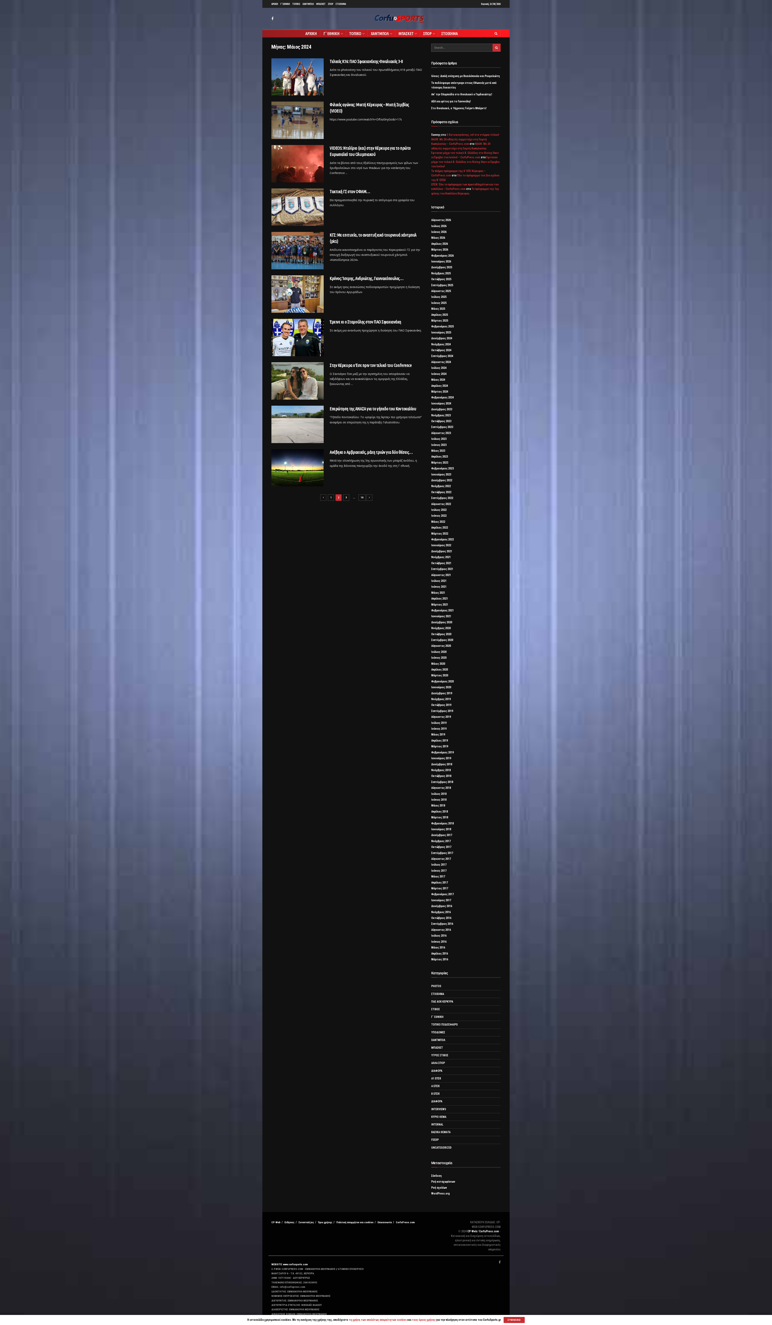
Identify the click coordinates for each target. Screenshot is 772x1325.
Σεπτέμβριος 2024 (442, 356)
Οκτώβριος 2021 (441, 563)
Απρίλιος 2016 (439, 953)
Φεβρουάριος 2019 (442, 752)
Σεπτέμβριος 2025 (442, 285)
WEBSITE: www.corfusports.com (289, 1264)
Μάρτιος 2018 (439, 817)
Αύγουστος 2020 (441, 645)
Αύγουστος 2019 (441, 716)
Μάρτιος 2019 (439, 746)
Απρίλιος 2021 (439, 598)
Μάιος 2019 (438, 734)
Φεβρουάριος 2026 (442, 255)
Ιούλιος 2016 (439, 935)
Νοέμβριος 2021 (441, 557)
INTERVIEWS (438, 1109)
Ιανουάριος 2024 (441, 403)
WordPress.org (440, 1193)
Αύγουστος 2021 (441, 575)
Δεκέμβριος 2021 (441, 551)
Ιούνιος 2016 (439, 941)
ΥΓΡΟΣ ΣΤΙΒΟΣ (439, 1055)
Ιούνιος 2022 (439, 515)
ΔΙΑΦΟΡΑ (436, 1070)
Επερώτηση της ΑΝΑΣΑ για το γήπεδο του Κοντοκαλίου (373, 408)
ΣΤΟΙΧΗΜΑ (341, 4)
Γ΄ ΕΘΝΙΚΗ (285, 4)
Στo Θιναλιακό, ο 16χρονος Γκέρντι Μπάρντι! (459, 108)
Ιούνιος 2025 (439, 303)
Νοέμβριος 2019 (441, 699)
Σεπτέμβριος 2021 (442, 569)
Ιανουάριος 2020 (441, 687)
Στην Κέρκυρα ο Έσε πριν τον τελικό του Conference (371, 365)
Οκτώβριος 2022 (441, 492)
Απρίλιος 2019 (439, 740)
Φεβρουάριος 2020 (442, 681)
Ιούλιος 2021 (439, 580)
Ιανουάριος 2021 (441, 616)
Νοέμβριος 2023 (441, 415)
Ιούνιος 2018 (439, 799)
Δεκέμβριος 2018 (441, 764)
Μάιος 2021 (438, 592)
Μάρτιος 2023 (439, 462)
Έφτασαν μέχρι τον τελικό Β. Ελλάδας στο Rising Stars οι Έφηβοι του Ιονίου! (465, 162)
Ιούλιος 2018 (439, 793)
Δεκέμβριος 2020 (441, 622)
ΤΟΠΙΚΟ (296, 4)
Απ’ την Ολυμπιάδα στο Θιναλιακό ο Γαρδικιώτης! (461, 94)
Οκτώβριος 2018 (441, 776)
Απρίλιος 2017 (439, 882)
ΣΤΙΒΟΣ (435, 1009)
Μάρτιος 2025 (439, 320)
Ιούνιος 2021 (439, 586)
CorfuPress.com (405, 1222)
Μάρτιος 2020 (439, 675)
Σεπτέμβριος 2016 (442, 923)
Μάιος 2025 (438, 308)
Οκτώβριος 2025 (441, 279)
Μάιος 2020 (438, 663)
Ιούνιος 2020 (439, 657)
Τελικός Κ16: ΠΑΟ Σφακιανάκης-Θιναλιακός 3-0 (366, 61)
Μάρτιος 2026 (439, 249)
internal (437, 1124)
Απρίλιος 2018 (439, 811)
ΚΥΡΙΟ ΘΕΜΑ (438, 1116)
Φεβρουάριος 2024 (442, 397)
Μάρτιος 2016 (439, 959)
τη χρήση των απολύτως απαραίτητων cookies (378, 1319)
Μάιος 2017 (438, 876)
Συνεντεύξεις (306, 1222)
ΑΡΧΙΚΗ (274, 4)
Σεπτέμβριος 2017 (442, 853)
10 (362, 497)
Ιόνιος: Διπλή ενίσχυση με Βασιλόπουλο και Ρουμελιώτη (465, 76)
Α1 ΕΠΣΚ (436, 1078)
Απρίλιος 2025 (439, 314)
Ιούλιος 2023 (439, 438)
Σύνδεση (436, 1175)
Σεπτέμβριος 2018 (442, 782)
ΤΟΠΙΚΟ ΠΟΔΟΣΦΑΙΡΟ (444, 1024)
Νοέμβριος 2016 (441, 912)
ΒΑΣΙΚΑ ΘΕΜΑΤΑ (441, 1132)
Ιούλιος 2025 (439, 296)
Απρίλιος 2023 (439, 456)
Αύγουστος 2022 (441, 504)
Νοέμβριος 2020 (441, 628)
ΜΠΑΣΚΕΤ (320, 4)
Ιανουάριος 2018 (441, 829)
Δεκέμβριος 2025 (441, 267)
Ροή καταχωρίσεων (443, 1181)
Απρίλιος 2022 (439, 527)
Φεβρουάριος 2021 (442, 610)
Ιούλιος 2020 (439, 651)
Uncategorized (441, 1147)
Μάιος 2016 (438, 947)
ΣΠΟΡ (330, 4)
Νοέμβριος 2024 (441, 344)
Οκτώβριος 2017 (441, 847)
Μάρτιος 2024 (439, 391)
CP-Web (275, 1222)
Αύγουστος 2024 (441, 362)
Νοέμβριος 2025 (441, 273)
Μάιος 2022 (438, 521)
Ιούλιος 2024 (439, 367)
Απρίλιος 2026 (439, 243)
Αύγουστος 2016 (441, 929)
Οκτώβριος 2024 (441, 350)
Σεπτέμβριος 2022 (442, 498)
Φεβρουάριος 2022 (442, 539)
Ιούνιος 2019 (439, 728)
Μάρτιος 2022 (439, 533)
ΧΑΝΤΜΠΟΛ (308, 4)
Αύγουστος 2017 (441, 858)
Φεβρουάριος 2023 (442, 468)
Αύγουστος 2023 (441, 433)
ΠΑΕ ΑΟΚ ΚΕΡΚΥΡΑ (442, 1001)
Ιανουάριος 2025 (441, 332)
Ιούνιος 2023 (439, 444)
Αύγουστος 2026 (441, 220)
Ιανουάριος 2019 (441, 758)
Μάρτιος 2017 (439, 888)
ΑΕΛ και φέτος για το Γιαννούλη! (451, 101)
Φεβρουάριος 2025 (442, 326)
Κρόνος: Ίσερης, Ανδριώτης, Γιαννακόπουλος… (366, 278)
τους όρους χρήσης (424, 1319)
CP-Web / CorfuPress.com (483, 1231)
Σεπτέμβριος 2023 (442, 427)
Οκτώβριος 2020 (441, 634)
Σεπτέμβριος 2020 (442, 640)
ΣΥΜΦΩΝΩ (514, 1319)
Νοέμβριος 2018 (441, 770)
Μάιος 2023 (438, 450)
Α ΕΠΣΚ (435, 1086)
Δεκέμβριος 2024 (441, 338)
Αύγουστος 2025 (441, 291)
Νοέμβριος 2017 (441, 841)
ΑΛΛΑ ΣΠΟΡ (438, 1063)
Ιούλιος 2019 (439, 722)
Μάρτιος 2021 (439, 604)
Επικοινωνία (385, 1222)
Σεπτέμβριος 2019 (442, 711)
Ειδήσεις (289, 1222)
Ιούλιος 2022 (439, 509)
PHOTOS (436, 986)
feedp (435, 1139)
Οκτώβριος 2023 (441, 421)
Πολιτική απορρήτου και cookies (355, 1222)
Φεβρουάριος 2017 (442, 894)
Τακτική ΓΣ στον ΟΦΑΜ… (350, 191)
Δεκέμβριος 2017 (441, 835)
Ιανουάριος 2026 (441, 261)
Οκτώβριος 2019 (441, 705)
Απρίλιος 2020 (439, 669)
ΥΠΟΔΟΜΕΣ (438, 1032)
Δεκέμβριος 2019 (441, 693)
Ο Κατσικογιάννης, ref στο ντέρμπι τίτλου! (473, 134)
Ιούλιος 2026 (439, 226)
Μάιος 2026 (438, 237)
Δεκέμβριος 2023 (441, 409)
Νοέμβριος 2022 (441, 486)
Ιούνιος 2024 (439, 373)
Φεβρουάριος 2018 (442, 823)
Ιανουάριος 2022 (441, 545)
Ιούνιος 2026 (439, 232)
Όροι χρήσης (325, 1222)
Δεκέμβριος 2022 (441, 480)
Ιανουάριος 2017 (441, 900)
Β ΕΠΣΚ (435, 1093)
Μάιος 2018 (438, 805)
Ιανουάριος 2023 (441, 474)
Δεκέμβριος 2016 (441, 906)
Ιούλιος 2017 (439, 864)
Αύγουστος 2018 (441, 787)
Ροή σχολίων (439, 1187)
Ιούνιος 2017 (439, 870)
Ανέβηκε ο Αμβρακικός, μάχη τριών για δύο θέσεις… (371, 452)
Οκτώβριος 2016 (441, 918)
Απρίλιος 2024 (439, 385)
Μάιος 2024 (438, 379)
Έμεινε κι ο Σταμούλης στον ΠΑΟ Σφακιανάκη (365, 321)
